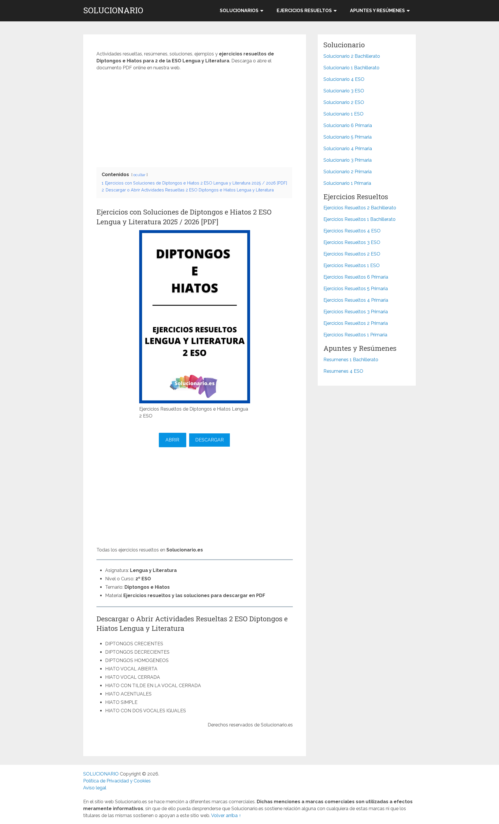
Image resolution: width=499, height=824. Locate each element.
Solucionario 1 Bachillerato (351, 67)
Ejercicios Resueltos (304, 10)
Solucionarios (239, 10)
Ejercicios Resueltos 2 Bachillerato (359, 207)
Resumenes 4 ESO (343, 371)
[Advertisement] (194, 117)
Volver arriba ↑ (226, 815)
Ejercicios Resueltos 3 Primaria (355, 311)
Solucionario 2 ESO (343, 102)
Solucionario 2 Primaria (347, 171)
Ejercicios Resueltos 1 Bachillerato (359, 219)
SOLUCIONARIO (113, 10)
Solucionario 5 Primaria (347, 137)
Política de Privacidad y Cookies (117, 781)
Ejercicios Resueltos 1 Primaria (355, 335)
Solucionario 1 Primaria (347, 183)
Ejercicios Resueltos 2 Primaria (355, 323)
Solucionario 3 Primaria (347, 160)
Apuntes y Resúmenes (377, 10)
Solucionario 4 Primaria (347, 148)
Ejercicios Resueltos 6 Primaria (355, 277)
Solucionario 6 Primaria (347, 125)
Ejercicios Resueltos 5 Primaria (355, 288)
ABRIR (172, 440)
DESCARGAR (209, 440)
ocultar (139, 175)
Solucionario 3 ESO (343, 91)
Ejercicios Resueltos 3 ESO (351, 242)
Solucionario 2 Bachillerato (351, 56)
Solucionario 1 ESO (343, 114)
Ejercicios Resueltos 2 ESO (351, 254)
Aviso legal (94, 788)
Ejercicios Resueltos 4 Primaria (355, 300)
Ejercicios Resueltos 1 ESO (351, 265)
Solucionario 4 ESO (343, 79)
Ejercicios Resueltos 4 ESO (352, 231)
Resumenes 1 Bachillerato (350, 359)
